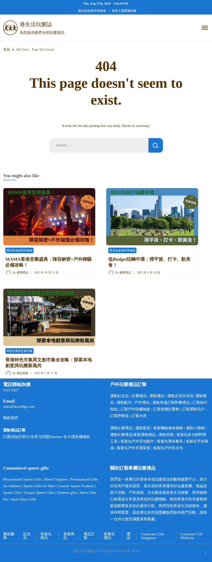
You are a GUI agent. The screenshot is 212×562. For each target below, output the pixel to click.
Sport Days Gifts (23, 499)
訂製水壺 (139, 416)
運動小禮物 (195, 428)
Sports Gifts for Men (39, 486)
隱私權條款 (81, 437)
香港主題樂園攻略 (124, 10)
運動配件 (124, 402)
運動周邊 (159, 402)
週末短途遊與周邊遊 (92, 10)
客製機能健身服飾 (168, 428)
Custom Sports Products (76, 486)
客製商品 (69, 536)
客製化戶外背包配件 (137, 441)
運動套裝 (142, 428)
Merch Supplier (55, 479)
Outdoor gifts (67, 492)
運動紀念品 (119, 396)
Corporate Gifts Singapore (152, 536)
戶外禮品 (142, 402)
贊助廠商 (8, 536)
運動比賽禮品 (122, 428)
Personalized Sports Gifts (22, 479)
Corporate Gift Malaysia (191, 536)
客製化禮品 (109, 536)
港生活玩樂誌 (36, 24)
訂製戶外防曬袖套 (135, 409)
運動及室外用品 (180, 396)
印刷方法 (26, 437)
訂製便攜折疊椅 (166, 409)
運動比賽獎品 (121, 435)
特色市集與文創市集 (19, 351)
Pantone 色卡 (60, 437)
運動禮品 (156, 396)
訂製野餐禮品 (178, 402)
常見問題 (42, 437)
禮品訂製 (89, 536)
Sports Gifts (12, 492)
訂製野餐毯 (119, 416)
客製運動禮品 (144, 435)
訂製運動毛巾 (193, 409)
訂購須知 (10, 437)
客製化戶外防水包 (168, 448)
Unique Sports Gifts (39, 492)
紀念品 (27, 536)
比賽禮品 (139, 396)
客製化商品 (46, 536)
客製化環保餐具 (170, 441)
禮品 (128, 536)
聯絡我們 (10, 418)
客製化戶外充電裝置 (133, 448)
